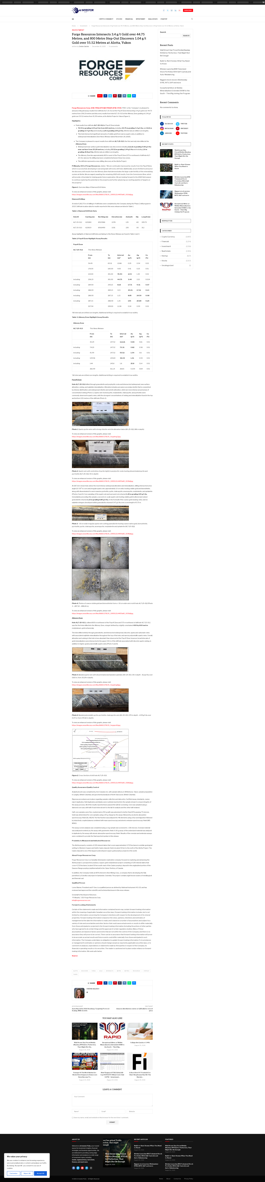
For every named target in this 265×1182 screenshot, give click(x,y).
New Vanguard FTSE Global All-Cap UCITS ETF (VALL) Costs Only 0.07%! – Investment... (112, 1075)
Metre (119, 971)
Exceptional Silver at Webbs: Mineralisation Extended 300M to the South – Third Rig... (112, 1045)
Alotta (75, 971)
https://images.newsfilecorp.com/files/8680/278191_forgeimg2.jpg (96, 437)
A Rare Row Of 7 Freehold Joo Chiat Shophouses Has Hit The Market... (140, 1075)
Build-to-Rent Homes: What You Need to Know (182, 166)
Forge (94, 971)
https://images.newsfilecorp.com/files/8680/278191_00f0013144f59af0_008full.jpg (102, 783)
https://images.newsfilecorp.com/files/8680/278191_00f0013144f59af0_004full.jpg (102, 534)
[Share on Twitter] (110, 95)
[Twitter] (167, 10)
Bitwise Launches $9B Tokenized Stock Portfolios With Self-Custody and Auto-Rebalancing (175, 72)
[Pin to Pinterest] (115, 95)
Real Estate (152, 19)
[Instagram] (171, 10)
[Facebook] (163, 10)
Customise (13, 1173)
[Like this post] (100, 95)
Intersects (109, 971)
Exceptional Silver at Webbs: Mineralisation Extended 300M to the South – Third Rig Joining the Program (175, 90)
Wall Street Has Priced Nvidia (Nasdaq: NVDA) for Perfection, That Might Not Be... (84, 1045)
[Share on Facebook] (105, 95)
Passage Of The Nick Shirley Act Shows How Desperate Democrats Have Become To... (84, 1075)
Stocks (119, 19)
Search (163, 32)
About (168, 1179)
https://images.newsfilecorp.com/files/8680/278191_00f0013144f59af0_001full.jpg (102, 195)
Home (74, 26)
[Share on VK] (124, 95)
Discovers (84, 971)
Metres (126, 971)
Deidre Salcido (84, 46)
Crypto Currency (106, 19)
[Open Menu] (73, 19)
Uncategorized (176, 265)
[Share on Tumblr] (120, 95)
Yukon (75, 974)
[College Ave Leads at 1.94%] (140, 1031)
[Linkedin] (175, 10)
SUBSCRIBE (188, 10)
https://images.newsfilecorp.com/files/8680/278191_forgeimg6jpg (96, 685)
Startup (164, 19)
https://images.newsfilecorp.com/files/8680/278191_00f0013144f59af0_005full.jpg (102, 613)
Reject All (27, 1173)
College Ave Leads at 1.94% (140, 1042)
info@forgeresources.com (81, 900)
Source (75, 956)
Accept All (40, 1173)
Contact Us (177, 1179)
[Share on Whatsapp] (129, 95)
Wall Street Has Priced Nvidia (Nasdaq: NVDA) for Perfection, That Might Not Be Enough (175, 53)
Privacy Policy (188, 1179)
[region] (27, 1165)
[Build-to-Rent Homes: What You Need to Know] (166, 168)
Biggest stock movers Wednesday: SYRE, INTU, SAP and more (182, 193)
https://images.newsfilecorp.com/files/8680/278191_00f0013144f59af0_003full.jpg (102, 481)
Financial (129, 19)
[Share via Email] (134, 95)
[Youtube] (179, 10)
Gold (100, 971)
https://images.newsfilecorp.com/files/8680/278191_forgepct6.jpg (96, 725)
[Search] (192, 19)
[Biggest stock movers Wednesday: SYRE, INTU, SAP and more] (166, 194)
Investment (140, 19)
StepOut (146, 971)
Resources (136, 971)
